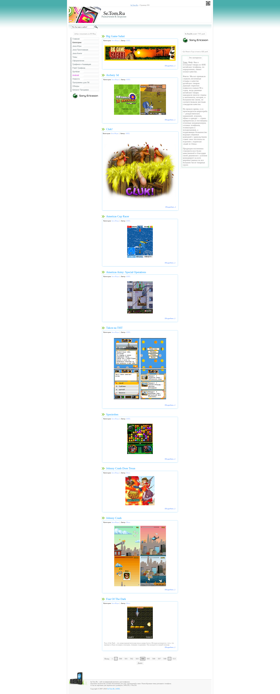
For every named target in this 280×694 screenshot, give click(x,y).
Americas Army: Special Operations (126, 272)
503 (137, 659)
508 (164, 659)
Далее (140, 663)
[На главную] (100, 22)
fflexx (128, 473)
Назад (106, 659)
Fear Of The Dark (116, 598)
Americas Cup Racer (117, 216)
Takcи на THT (114, 327)
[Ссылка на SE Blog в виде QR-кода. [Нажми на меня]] (208, 6)
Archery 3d (112, 75)
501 (126, 659)
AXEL (128, 40)
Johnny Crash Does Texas (120, 468)
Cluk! (109, 129)
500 (120, 659)
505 (148, 659)
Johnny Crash (114, 518)
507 (159, 659)
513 (174, 659)
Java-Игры (115, 40)
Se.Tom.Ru (111, 689)
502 (131, 659)
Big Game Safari (115, 36)
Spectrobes (112, 414)
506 (153, 659)
